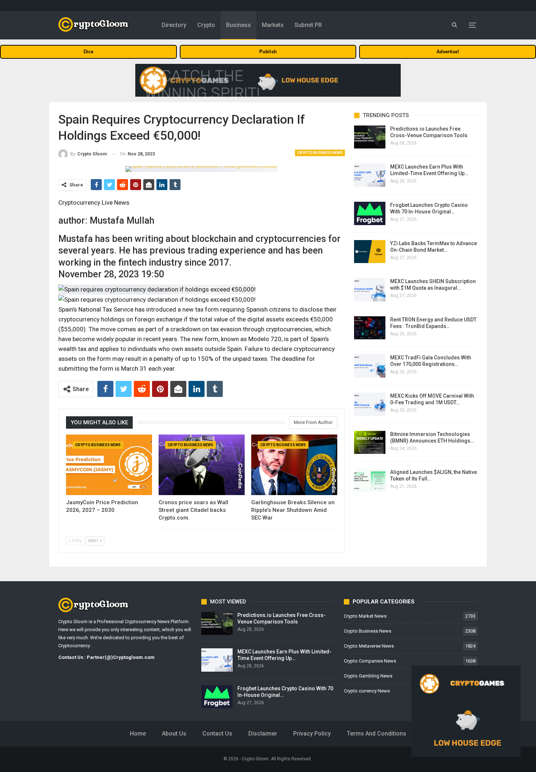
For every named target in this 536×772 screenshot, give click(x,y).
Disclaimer (262, 733)
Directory (174, 25)
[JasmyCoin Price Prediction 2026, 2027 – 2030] (109, 465)
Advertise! (447, 51)
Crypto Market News (365, 616)
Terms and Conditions (376, 733)
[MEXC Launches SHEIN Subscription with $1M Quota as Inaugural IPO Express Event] (369, 289)
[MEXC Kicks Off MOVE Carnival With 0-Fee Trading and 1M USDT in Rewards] (369, 404)
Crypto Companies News (370, 661)
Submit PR (308, 25)
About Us (174, 733)
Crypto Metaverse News (369, 646)
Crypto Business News (320, 153)
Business (238, 25)
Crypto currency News (367, 691)
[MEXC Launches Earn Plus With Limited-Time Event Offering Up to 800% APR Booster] (369, 175)
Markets (273, 25)
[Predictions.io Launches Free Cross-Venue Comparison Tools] (369, 137)
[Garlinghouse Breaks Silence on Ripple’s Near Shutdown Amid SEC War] (294, 465)
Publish (268, 51)
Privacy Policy (312, 733)
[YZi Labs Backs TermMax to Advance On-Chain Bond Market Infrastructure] (369, 251)
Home (138, 733)
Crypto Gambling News (368, 676)
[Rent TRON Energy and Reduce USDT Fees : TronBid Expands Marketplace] (369, 328)
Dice (88, 51)
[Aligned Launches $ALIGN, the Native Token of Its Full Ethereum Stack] (369, 480)
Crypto (206, 25)
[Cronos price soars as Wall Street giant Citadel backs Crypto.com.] (202, 465)
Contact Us (217, 733)
